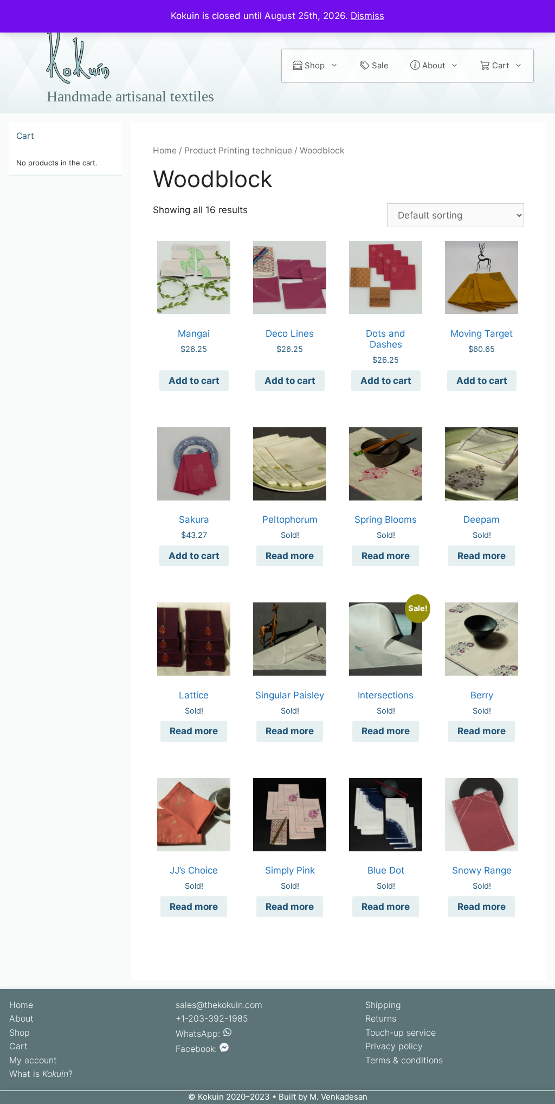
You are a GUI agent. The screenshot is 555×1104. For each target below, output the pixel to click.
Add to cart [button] (194, 380)
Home (165, 150)
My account (33, 1060)
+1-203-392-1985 (212, 1018)
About (432, 65)
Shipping (383, 1004)
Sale (379, 65)
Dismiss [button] (367, 15)
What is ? (41, 1073)
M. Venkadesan (338, 1097)
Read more (290, 555)
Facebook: (198, 1048)
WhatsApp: (199, 1033)
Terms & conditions (404, 1060)
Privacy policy (394, 1046)
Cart (499, 65)
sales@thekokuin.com (219, 1004)
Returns (380, 1018)
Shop (313, 65)
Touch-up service (400, 1032)
